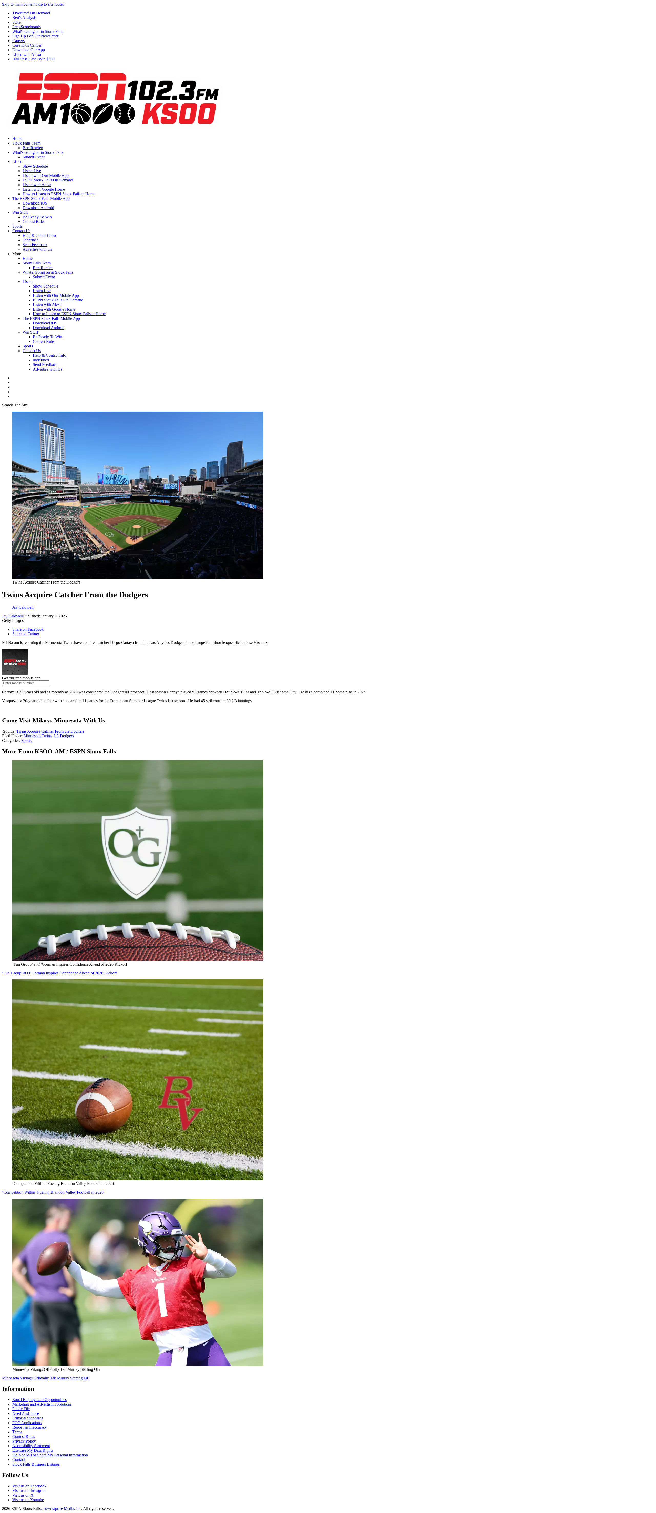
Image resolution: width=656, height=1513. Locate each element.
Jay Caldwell (12, 616)
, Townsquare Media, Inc (61, 1508)
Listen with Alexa (26, 54)
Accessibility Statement (31, 1446)
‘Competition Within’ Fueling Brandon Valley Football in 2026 (53, 1192)
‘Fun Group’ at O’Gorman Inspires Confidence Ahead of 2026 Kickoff (59, 973)
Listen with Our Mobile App (46, 175)
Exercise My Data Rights (32, 1450)
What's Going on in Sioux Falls (37, 31)
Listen (17, 161)
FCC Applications (27, 1422)
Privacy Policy (24, 1441)
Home (17, 138)
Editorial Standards (27, 1418)
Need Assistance (25, 1413)
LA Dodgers (64, 736)
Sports (17, 226)
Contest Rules (34, 221)
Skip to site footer (49, 4)
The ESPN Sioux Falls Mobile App (41, 198)
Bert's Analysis (24, 17)
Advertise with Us (37, 249)
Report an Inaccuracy (29, 1427)
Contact (18, 1459)
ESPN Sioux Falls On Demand (48, 180)
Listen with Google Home (44, 189)
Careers (18, 40)
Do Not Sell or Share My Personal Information (50, 1455)
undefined (31, 240)
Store (16, 22)
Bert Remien (33, 148)
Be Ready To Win (37, 217)
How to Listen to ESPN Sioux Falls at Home (59, 194)
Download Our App (28, 50)
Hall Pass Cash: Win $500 (33, 59)
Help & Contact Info (39, 235)
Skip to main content (18, 4)
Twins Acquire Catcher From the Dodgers (50, 731)
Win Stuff (20, 212)
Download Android (38, 208)
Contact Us (21, 231)
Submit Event (34, 157)
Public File (21, 1409)
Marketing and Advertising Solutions (42, 1404)
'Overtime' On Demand (31, 13)
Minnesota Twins (38, 736)
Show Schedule (35, 166)
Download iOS (35, 203)
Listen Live (32, 171)
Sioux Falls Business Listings (36, 1464)
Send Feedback (35, 244)
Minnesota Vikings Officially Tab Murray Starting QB (46, 1378)
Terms (17, 1432)
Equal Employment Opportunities (39, 1399)
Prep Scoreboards (26, 27)
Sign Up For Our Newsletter (35, 36)
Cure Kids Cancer (27, 45)
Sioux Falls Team (26, 143)
